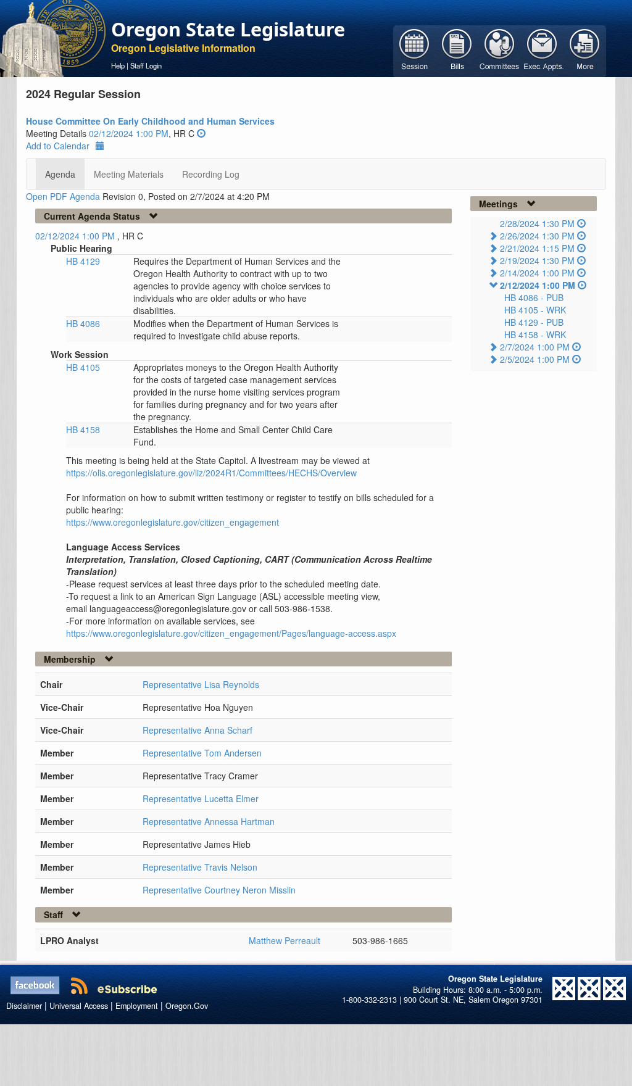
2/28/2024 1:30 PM (537, 223)
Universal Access (78, 1005)
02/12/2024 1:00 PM (128, 133)
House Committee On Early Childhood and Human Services (150, 121)
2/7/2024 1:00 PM (535, 347)
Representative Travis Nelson (200, 867)
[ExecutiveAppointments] (542, 50)
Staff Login (146, 65)
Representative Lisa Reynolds (201, 684)
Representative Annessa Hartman (209, 821)
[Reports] (584, 50)
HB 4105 (83, 367)
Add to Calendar (57, 145)
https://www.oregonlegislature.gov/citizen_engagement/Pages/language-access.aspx (231, 633)
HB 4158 (83, 429)
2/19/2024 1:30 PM (537, 260)
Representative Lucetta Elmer (201, 798)
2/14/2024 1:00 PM (537, 273)
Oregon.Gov (186, 1005)
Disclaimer (24, 1005)
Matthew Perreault (284, 940)
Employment (136, 1005)
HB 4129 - (533, 322)
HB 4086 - (533, 297)
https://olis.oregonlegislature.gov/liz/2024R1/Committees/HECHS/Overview (211, 472)
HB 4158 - (535, 334)
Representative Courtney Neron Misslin (219, 890)
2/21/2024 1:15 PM (537, 248)
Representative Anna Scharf (197, 730)
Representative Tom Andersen (202, 753)
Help (118, 65)
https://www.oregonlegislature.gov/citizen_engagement (172, 522)
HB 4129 (83, 261)
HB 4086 (83, 323)
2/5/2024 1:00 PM (535, 359)
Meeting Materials (129, 174)
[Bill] (457, 50)
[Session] (414, 50)
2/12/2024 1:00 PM (537, 285)
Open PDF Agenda (63, 196)
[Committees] (499, 50)
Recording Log (210, 174)
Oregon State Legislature (228, 29)
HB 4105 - (535, 310)
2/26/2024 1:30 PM (537, 236)
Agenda (60, 174)
